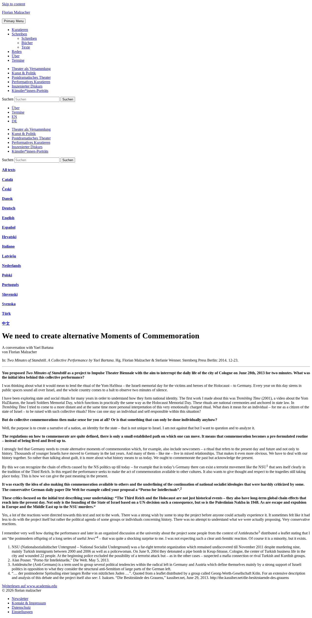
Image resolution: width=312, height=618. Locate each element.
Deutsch (8, 208)
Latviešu (9, 256)
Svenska (9, 304)
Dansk (7, 198)
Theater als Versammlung (31, 69)
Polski (7, 275)
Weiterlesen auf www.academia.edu (29, 586)
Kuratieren (20, 30)
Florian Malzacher (16, 12)
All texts (8, 170)
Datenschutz (21, 607)
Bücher (27, 43)
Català (7, 179)
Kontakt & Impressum (29, 603)
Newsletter (20, 599)
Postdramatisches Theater (31, 77)
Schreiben (19, 34)
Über (16, 56)
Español (8, 227)
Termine (18, 60)
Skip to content (13, 4)
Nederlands (11, 266)
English (8, 218)
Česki (6, 189)
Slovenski (10, 294)
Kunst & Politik (24, 73)
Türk (6, 313)
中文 (6, 323)
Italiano (8, 246)
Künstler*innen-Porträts (30, 90)
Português (10, 285)
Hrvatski (9, 237)
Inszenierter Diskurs (27, 86)
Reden (17, 51)
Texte (25, 47)
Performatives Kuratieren (31, 82)
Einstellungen (22, 612)
